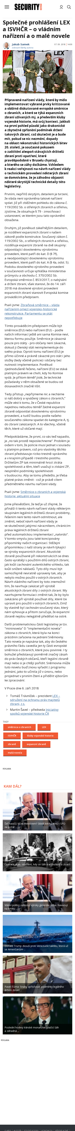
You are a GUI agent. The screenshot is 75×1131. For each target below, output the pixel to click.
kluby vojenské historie (40, 735)
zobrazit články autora (22, 47)
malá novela (15, 752)
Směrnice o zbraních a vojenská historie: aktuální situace (35, 494)
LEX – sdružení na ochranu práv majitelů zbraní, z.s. (35, 700)
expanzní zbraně (36, 744)
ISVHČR (12, 735)
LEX (44, 727)
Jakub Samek (20, 44)
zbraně (12, 744)
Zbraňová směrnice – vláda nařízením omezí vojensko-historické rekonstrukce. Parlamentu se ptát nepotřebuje (32, 311)
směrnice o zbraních (19, 727)
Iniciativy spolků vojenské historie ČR (34, 711)
